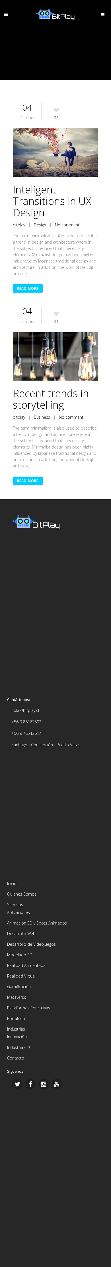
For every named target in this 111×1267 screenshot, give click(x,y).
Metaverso (16, 997)
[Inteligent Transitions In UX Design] (55, 152)
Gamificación (19, 986)
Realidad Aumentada (26, 965)
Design (40, 225)
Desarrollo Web (21, 933)
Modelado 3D (19, 954)
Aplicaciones (18, 912)
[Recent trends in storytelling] (55, 356)
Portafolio (16, 1018)
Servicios (15, 904)
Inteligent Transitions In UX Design (52, 201)
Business (42, 417)
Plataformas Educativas (28, 1008)
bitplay (19, 225)
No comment (67, 225)
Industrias (16, 1029)
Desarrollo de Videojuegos (31, 944)
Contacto (15, 1058)
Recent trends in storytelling (51, 399)
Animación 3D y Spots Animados (37, 923)
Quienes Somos (21, 894)
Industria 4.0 (18, 1047)
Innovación (17, 1036)
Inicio (12, 883)
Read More (27, 288)
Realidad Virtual (21, 976)
